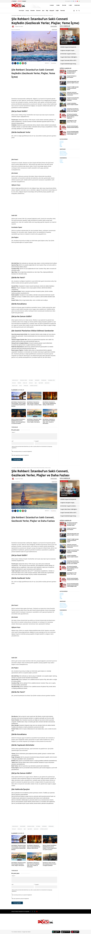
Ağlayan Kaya (15, 380)
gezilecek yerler (24, 380)
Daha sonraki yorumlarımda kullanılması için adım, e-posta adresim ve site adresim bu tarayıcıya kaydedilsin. (32, 447)
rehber (19, 382)
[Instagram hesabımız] (75, 1)
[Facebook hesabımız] (30, 911)
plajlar (14, 382)
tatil (21, 385)
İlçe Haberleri (64, 29)
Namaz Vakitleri (63, 152)
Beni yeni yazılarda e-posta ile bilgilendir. (20, 455)
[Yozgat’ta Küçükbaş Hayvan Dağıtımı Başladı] (63, 106)
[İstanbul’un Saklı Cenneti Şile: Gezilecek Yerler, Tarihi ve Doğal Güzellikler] (50, 856)
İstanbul (31, 380)
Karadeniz (37, 380)
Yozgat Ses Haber (19, 26)
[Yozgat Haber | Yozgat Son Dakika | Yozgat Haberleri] (18, 7)
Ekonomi (38, 10)
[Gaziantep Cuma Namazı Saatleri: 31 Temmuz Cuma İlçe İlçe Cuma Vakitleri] (63, 112)
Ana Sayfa (21, 10)
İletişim (61, 160)
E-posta (37, 441)
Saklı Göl (25, 382)
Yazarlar (61, 162)
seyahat (31, 382)
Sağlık (57, 10)
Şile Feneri (41, 382)
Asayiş (27, 10)
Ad (13, 441)
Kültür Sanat (54, 29)
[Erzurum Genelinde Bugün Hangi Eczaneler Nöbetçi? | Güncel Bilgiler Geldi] (63, 134)
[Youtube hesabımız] (77, 1)
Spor (43, 10)
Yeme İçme (26, 385)
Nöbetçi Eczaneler (63, 153)
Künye (61, 161)
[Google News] (53, 63)
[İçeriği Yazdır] (25, 63)
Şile (36, 382)
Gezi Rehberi (23, 826)
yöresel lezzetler (34, 385)
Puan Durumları (63, 155)
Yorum (13, 432)
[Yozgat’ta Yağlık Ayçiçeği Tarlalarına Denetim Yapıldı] (63, 90)
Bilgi (47, 10)
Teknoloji (62, 10)
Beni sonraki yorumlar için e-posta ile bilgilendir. (22, 451)
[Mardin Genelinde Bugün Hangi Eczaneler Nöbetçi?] (63, 129)
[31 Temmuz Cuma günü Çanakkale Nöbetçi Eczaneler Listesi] (63, 73)
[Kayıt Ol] (74, 10)
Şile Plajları (15, 385)
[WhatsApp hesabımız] (79, 1)
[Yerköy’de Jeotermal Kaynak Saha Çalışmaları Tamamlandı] (63, 95)
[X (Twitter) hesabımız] (73, 1)
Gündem (32, 10)
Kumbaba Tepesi (52, 380)
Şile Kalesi (47, 382)
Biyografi (52, 10)
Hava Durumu (63, 151)
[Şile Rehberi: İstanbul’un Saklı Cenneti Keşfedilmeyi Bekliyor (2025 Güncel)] (50, 396)
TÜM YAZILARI (54, 26)
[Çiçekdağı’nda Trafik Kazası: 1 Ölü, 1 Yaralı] (63, 124)
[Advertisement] (5, 32)
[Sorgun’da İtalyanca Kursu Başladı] (63, 79)
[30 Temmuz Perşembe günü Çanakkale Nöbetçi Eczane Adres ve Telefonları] (63, 117)
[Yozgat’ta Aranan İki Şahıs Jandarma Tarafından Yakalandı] (63, 101)
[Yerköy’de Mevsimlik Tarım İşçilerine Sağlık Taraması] (63, 84)
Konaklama (44, 380)
